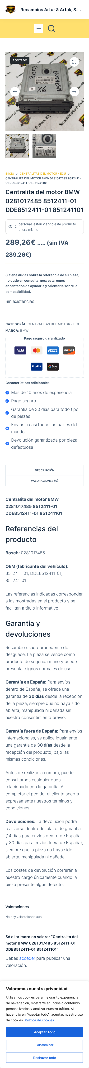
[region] (44, 1024)
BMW (24, 330)
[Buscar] (51, 28)
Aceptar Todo (44, 1032)
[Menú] (38, 28)
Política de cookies (39, 1020)
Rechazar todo (44, 1058)
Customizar (44, 1045)
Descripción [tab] (44, 470)
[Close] (84, 985)
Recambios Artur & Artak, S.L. (50, 9)
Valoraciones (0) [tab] (44, 480)
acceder (27, 958)
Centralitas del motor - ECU (54, 324)
